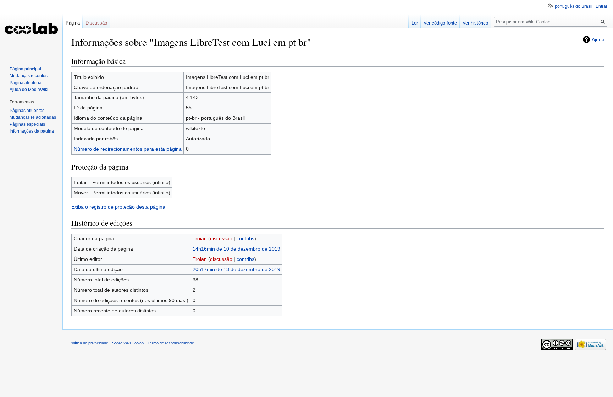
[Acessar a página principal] (31, 28)
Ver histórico (475, 23)
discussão (221, 238)
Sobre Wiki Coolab (128, 343)
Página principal (25, 68)
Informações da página (32, 131)
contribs (245, 238)
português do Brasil (573, 6)
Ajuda (598, 39)
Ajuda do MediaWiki (29, 89)
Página (73, 23)
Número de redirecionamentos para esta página (128, 149)
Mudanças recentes (29, 75)
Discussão (96, 23)
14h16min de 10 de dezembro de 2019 (236, 249)
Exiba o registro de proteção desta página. (119, 207)
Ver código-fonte (440, 23)
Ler (415, 23)
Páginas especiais (27, 124)
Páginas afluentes (27, 110)
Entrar (601, 6)
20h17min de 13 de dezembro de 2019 (236, 269)
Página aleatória (26, 82)
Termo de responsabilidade (171, 343)
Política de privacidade (89, 343)
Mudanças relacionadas (33, 117)
